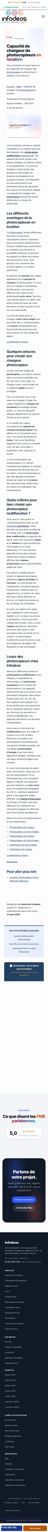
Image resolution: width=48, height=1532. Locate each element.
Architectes (9, 1352)
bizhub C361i (10, 1386)
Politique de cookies (12, 1510)
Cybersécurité (10, 1297)
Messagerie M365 (12, 1313)
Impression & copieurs (14, 1275)
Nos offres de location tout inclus (24, 944)
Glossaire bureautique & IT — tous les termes (24, 1520)
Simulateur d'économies (14, 1469)
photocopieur (13, 197)
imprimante (18, 526)
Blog (19, 86)
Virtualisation (10, 1318)
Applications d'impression (15, 1485)
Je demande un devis (17, 342)
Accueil (9, 37)
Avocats (8, 1342)
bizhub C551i (10, 1396)
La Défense (9, 1441)
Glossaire (8, 1464)
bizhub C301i (10, 1380)
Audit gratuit (10, 1474)
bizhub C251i (10, 1375)
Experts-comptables (13, 1347)
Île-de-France (10, 1420)
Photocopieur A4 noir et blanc (24, 840)
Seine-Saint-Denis (12, 1431)
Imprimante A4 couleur (21, 849)
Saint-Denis (9, 1447)
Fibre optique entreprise (14, 1302)
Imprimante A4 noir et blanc (23, 845)
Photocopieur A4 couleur (22, 836)
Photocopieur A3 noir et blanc (24, 831)
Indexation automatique (14, 1480)
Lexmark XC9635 (12, 1407)
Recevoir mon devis (24, 1199)
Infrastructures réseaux (14, 1323)
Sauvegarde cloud (12, 1307)
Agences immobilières (14, 1358)
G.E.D (7, 1291)
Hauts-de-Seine (11, 1425)
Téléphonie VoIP (11, 1286)
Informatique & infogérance (16, 1280)
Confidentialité (33, 1503)
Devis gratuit (35, 1528)
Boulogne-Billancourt (13, 1436)
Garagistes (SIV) (11, 1363)
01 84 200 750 (24, 1208)
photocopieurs (14, 72)
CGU (23, 1503)
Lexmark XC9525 (12, 1402)
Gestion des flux (11, 1329)
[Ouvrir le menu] (43, 16)
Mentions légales (11, 1503)
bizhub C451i (10, 1391)
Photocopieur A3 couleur (22, 827)
